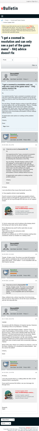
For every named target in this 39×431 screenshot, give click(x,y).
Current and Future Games (18, 20)
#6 (36, 372)
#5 (36, 319)
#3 (36, 254)
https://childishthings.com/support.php (27, 208)
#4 (36, 280)
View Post (27, 149)
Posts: (25, 79)
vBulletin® (28, 427)
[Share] (35, 79)
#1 (36, 84)
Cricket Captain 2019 (8, 22)
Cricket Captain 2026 (21, 207)
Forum (6, 20)
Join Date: (13, 79)
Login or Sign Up (32, 1)
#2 (36, 145)
